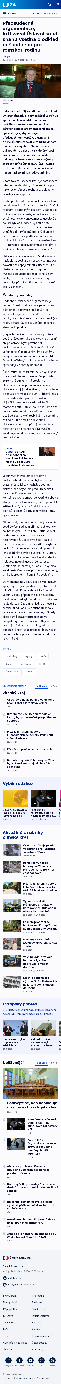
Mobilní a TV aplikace (15, 1342)
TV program (10, 1295)
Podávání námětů (42, 1336)
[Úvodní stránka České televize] (17, 1258)
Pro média (38, 1295)
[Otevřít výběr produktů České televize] (57, 4)
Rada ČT (36, 1322)
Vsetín (42, 656)
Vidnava (30, 671)
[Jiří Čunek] (30, 81)
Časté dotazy (39, 1342)
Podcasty (8, 1322)
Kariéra (36, 1329)
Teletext (8, 1315)
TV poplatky (10, 1309)
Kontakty (37, 1349)
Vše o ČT (7, 1349)
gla (8, 56)
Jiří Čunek (26, 663)
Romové (10, 663)
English (6, 1377)
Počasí (6, 1329)
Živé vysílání (10, 1302)
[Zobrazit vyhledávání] (50, 4)
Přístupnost (43, 1377)
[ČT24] (9, 5)
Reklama (37, 1302)
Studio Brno (39, 1309)
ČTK (4, 56)
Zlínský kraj (11, 656)
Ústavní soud (12, 671)
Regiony (28, 656)
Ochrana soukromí (23, 1377)
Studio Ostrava (40, 1315)
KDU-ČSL (42, 663)
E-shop (7, 1336)
